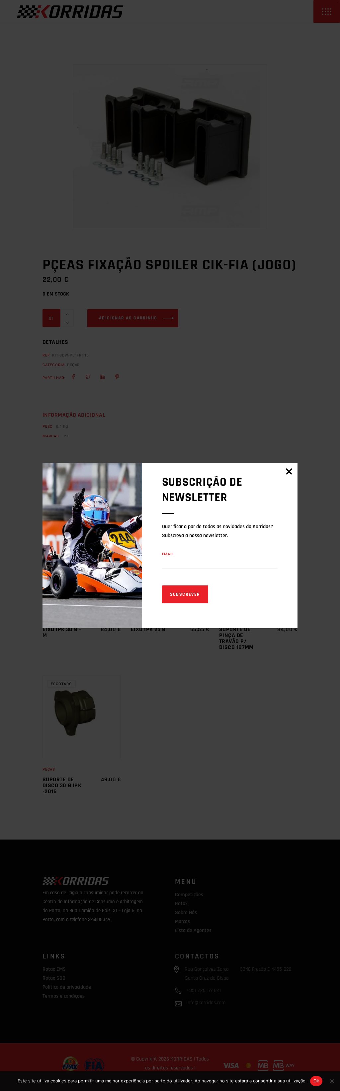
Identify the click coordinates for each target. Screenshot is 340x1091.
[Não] (331, 1081)
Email (168, 554)
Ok (316, 1080)
